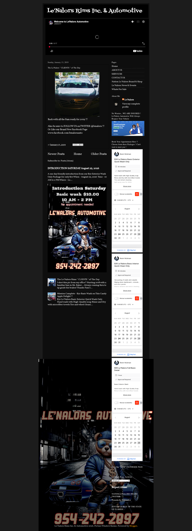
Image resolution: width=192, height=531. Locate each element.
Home (78, 154)
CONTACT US (118, 77)
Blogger (133, 526)
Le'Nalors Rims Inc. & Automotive (94, 11)
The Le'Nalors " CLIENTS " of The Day (64, 67)
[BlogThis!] (76, 145)
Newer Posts (56, 154)
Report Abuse (119, 487)
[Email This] (74, 145)
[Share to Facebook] (80, 145)
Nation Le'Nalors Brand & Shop (127, 81)
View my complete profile (131, 105)
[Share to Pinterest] (82, 145)
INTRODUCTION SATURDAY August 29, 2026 (73, 168)
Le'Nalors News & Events (124, 85)
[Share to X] (78, 145)
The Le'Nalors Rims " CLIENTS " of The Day (78, 279)
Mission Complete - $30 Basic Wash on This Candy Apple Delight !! (81, 295)
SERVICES (117, 74)
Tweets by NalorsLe (121, 500)
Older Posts (99, 154)
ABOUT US (117, 70)
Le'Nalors (129, 99)
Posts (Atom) (67, 160)
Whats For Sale (119, 89)
